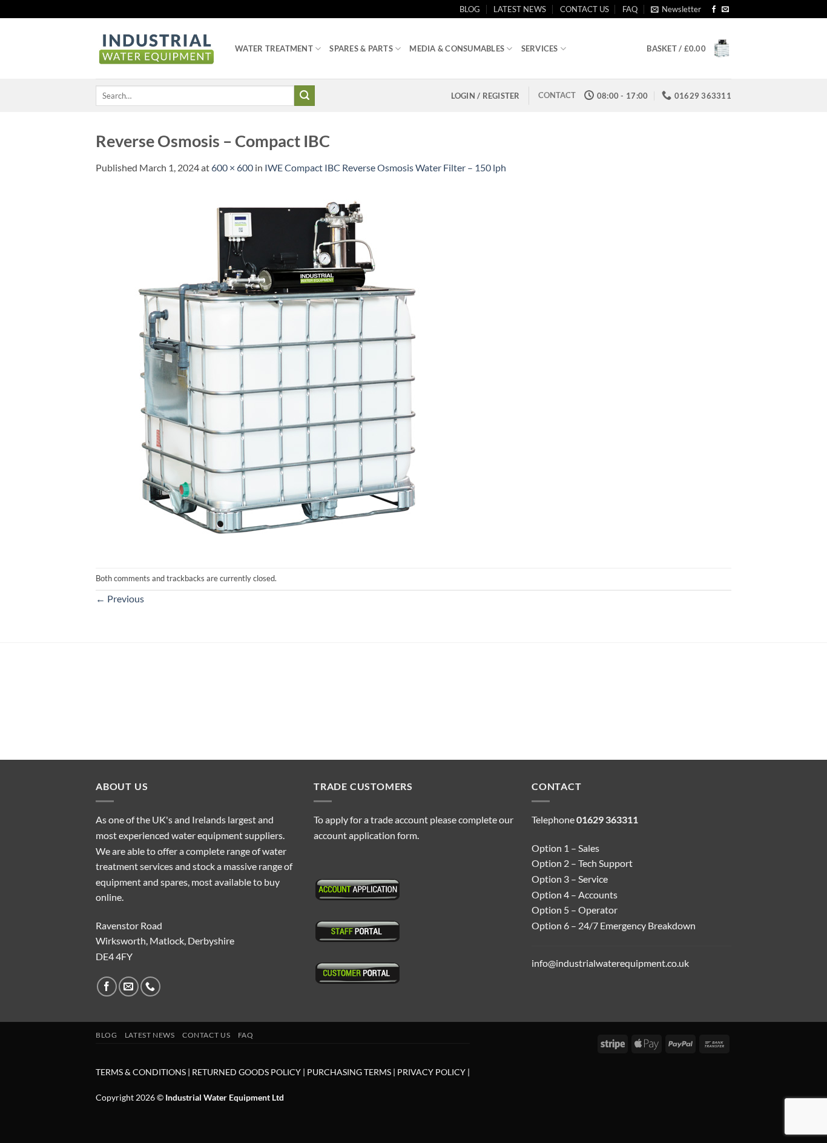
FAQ (630, 9)
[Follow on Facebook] (713, 9)
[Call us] (150, 986)
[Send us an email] (725, 9)
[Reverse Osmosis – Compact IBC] (277, 370)
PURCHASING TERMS (350, 1072)
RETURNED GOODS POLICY (246, 1072)
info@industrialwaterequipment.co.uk (610, 963)
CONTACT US (584, 9)
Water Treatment (274, 48)
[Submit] (304, 95)
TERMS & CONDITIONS (141, 1072)
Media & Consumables (456, 48)
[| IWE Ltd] (156, 48)
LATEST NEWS (519, 9)
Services (539, 48)
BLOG (470, 9)
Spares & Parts (361, 48)
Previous (120, 598)
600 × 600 (232, 167)
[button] (676, 9)
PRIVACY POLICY (431, 1072)
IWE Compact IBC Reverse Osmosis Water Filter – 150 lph (385, 167)
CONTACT (557, 95)
